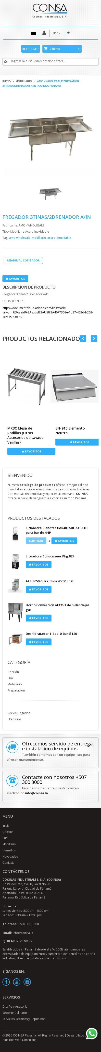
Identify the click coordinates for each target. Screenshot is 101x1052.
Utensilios (14, 719)
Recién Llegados (19, 713)
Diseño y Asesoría (14, 1006)
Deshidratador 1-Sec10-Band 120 (51, 633)
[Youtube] (16, 982)
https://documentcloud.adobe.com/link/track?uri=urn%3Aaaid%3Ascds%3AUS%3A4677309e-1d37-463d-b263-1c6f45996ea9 (47, 312)
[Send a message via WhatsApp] (92, 1033)
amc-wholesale (20, 238)
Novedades (10, 856)
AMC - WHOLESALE (31, 225)
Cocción (13, 672)
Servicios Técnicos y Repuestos (23, 1019)
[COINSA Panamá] (50, 10)
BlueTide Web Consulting (19, 1040)
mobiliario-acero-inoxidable (51, 238)
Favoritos (16, 278)
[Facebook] (6, 982)
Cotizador (32, 49)
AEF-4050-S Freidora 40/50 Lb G (50, 581)
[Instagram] (27, 982)
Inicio (6, 81)
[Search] (5, 62)
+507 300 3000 (28, 924)
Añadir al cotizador (23, 260)
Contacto (8, 862)
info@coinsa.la (36, 793)
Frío (10, 678)
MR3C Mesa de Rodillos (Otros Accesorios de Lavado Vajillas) (25, 435)
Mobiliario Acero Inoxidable (29, 231)
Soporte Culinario (14, 1013)
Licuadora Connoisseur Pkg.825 (50, 556)
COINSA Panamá (25, 1035)
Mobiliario (24, 81)
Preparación (16, 690)
